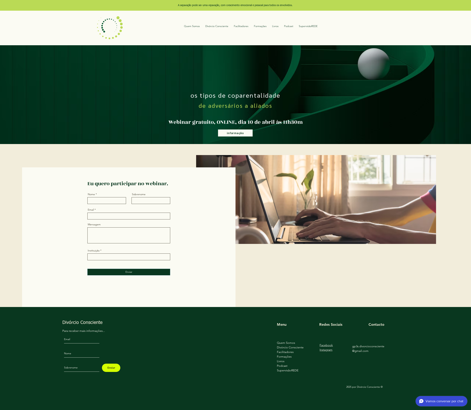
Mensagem (94, 224)
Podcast (282, 366)
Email (91, 209)
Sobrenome (139, 194)
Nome (91, 194)
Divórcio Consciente (290, 347)
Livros (280, 361)
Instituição (94, 250)
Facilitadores (285, 352)
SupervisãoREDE (287, 370)
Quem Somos (286, 343)
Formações (284, 356)
